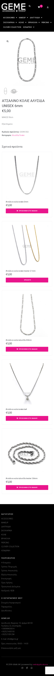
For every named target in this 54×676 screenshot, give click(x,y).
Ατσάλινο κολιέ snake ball (16, 409)
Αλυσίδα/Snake (18, 135)
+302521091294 (7, 634)
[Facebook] (27, 668)
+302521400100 (7, 631)
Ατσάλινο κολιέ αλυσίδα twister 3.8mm (22, 478)
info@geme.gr (12, 639)
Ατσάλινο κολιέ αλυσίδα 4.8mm (19, 340)
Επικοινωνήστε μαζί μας (11, 648)
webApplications (40, 664)
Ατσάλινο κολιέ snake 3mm (17, 202)
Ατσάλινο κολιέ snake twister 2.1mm (21, 271)
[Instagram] (22, 668)
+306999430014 (7, 628)
